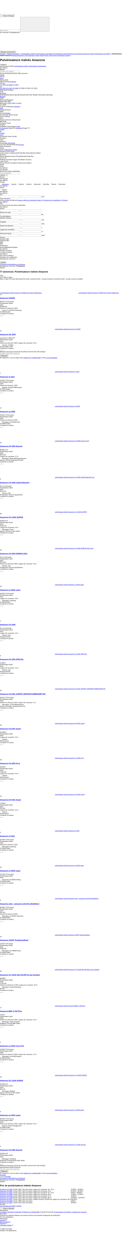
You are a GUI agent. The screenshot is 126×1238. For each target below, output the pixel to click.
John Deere (52, 55)
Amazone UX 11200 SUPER (11, 517)
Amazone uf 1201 (7, 377)
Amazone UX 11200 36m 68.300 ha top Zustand (20, 975)
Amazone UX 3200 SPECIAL (12, 659)
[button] (63, 42)
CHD (25, 55)
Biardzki (21, 55)
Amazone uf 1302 (7, 836)
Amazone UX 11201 (6, 1197)
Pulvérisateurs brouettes (102, 54)
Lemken (67, 55)
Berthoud (15, 55)
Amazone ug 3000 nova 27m (12, 1046)
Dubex (37, 55)
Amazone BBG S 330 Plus (11, 1011)
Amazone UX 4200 (6, 1189)
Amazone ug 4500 (7, 412)
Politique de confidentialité (30, 1212)
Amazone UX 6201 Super (10, 729)
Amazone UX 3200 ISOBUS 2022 (13, 554)
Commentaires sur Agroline (62, 1212)
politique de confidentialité (32, 358)
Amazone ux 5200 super (10, 871)
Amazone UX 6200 (6, 1202)
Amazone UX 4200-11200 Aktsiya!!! (14, 483)
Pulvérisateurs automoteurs (45, 54)
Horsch (46, 55)
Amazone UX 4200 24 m (10, 763)
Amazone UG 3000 (8, 334)
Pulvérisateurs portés (61, 54)
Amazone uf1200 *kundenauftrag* (14, 940)
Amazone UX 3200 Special (11, 1150)
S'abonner (4, 356)
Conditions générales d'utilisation (11, 1212)
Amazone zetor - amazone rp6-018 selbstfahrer (19, 904)
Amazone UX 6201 (6, 1199)
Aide (13, 1206)
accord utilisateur (51, 358)
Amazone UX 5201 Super (10, 800)
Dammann (31, 55)
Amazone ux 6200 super (10, 590)
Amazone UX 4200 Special (11, 446)
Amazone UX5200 (7, 298)
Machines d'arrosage (75, 54)
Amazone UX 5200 (6, 1191)
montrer (3, 262)
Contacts (18, 1206)
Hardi (41, 55)
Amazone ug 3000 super (10, 1115)
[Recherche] (34, 24)
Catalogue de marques (79, 1212)
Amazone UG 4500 (6, 1196)
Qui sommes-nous (6, 1206)
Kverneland (60, 55)
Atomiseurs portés (88, 54)
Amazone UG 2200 (6, 1201)
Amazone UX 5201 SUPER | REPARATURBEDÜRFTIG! (23, 694)
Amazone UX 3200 (7, 625)
